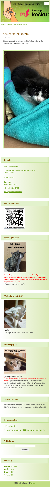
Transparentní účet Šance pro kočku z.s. (25, 430)
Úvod (3, 24)
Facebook (10, 426)
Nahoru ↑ (33, 483)
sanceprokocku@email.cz (13, 192)
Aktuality (9, 24)
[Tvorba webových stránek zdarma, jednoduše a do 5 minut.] (28, 483)
